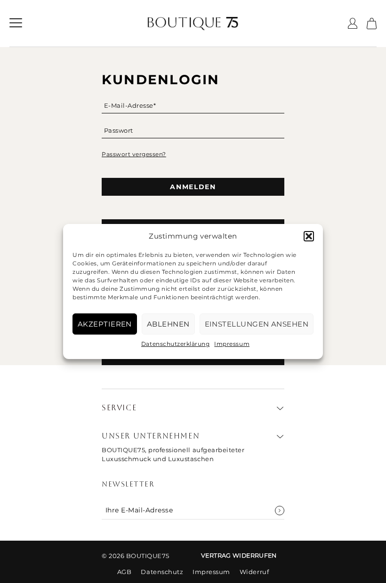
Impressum (231, 343)
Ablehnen (168, 323)
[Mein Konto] (352, 23)
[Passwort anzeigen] (279, 135)
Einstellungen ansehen (256, 323)
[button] (309, 236)
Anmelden (193, 187)
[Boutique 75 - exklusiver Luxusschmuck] (193, 24)
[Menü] (15, 23)
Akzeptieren (105, 323)
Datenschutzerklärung (175, 343)
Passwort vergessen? (134, 154)
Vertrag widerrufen (239, 555)
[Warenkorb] (372, 23)
